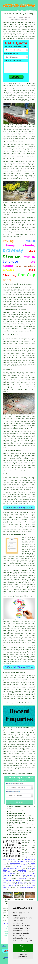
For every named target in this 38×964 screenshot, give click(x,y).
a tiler (23, 871)
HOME (18, 10)
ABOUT (22, 10)
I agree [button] (22, 946)
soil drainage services (23, 861)
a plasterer (30, 856)
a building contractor (27, 864)
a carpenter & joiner (11, 880)
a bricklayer (18, 883)
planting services (26, 887)
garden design (30, 859)
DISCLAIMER (33, 10)
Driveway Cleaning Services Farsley (17, 774)
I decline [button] (23, 950)
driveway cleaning (24, 698)
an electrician (9, 873)
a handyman (22, 870)
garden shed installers (26, 882)
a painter (18, 866)
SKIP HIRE (6, 871)
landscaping (22, 878)
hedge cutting (15, 877)
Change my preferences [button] (22, 955)
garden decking (27, 875)
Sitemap (4, 946)
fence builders (15, 863)
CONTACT (27, 10)
